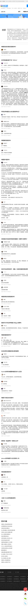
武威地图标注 (24, 581)
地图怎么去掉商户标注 (5, 562)
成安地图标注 (16, 578)
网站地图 (2, 584)
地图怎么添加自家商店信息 (6, 524)
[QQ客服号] (25, 594)
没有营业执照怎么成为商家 (6, 548)
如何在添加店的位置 (5, 540)
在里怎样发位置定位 (5, 528)
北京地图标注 (2, 576)
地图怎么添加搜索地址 (5, 560)
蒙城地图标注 (23, 578)
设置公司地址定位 (8, 584)
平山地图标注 (9, 578)
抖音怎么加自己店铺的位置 (6, 532)
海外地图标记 (9, 8)
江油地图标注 (2, 581)
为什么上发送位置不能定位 (6, 546)
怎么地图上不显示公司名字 (6, 554)
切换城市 (3, 1)
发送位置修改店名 (5, 536)
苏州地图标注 (23, 576)
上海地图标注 (16, 576)
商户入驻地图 (14, 8)
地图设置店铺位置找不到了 (6, 552)
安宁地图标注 (9, 581)
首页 (19, 11)
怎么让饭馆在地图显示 (5, 534)
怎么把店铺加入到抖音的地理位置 (8, 530)
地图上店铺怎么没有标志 (6, 544)
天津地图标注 (9, 576)
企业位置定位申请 (22, 584)
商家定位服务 (15, 584)
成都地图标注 (2, 578)
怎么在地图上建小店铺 (5, 558)
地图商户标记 (20, 8)
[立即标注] (25, 589)
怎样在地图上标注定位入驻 (6, 538)
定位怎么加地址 (4, 556)
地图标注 (24, 8)
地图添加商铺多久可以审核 (6, 542)
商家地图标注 (3, 8)
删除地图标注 (4, 550)
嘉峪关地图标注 (17, 581)
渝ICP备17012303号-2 (21, 587)
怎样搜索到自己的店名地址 (6, 526)
